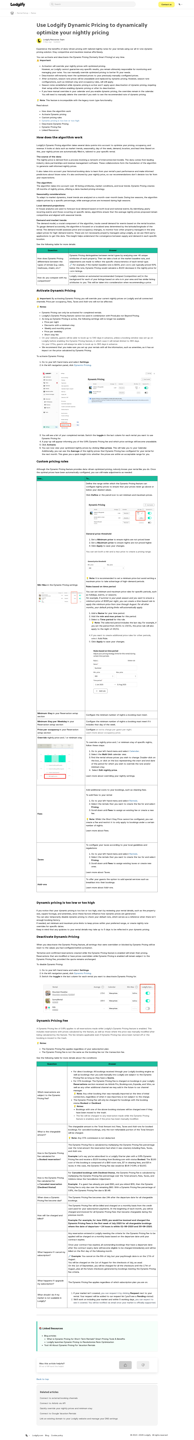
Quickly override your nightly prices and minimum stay (66, 1408)
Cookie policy (57, 1435)
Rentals (133, 800)
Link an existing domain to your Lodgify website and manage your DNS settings (79, 1418)
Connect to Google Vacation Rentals (58, 1413)
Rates (33, 13)
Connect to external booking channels (59, 1398)
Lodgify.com (37, 1435)
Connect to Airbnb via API (52, 1403)
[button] (166, 4)
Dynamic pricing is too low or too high (60, 120)
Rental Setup (22, 13)
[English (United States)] (180, 4)
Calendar (134, 751)
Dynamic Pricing (82, 365)
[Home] (18, 4)
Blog (47, 1435)
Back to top (43, 1379)
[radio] (125, 1365)
